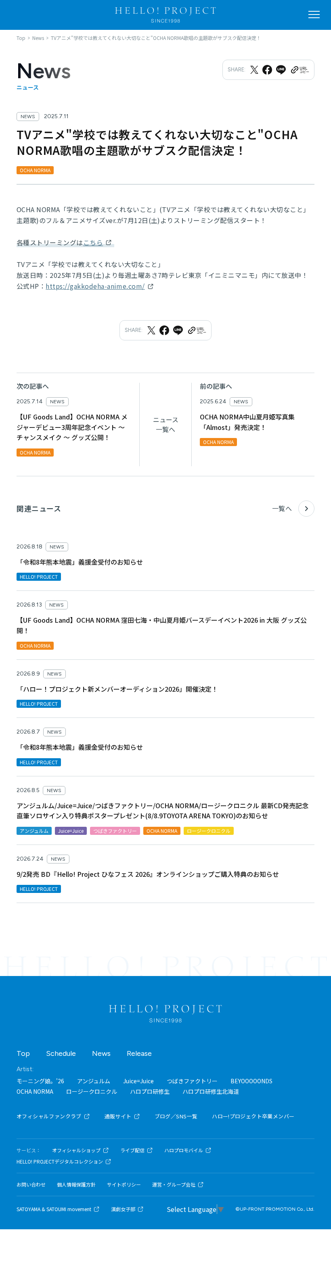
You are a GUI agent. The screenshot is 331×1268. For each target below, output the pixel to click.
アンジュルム (93, 1081)
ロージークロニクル (91, 1091)
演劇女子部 (123, 1209)
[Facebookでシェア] (267, 70)
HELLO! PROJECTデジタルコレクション (60, 1161)
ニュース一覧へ (165, 424)
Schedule (61, 1053)
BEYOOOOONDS (251, 1081)
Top (23, 1053)
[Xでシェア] (254, 70)
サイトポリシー (124, 1184)
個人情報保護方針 (76, 1184)
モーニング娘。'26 (40, 1081)
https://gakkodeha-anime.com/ (95, 286)
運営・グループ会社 (173, 1184)
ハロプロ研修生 (150, 1091)
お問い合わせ (31, 1184)
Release (139, 1053)
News (101, 1053)
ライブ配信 (132, 1150)
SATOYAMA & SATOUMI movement (54, 1209)
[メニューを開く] (314, 14)
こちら (93, 242)
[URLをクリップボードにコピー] (299, 70)
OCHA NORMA (35, 1091)
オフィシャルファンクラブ (49, 1116)
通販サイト (118, 1116)
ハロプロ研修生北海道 (210, 1091)
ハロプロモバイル (183, 1150)
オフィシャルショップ (76, 1150)
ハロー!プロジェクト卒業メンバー (253, 1116)
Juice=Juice (138, 1081)
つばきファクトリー (192, 1081)
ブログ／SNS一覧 (176, 1116)
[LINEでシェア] (281, 70)
